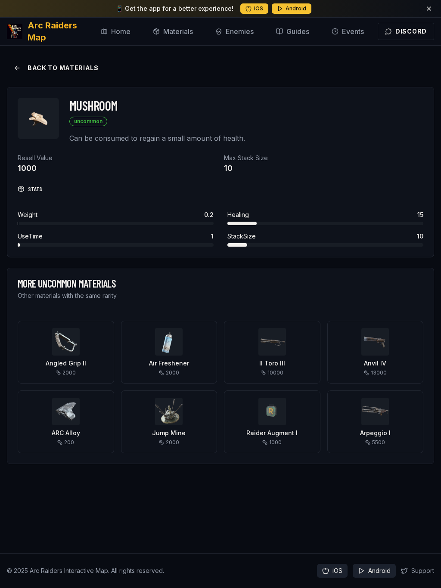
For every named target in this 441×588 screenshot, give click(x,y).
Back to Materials (63, 67)
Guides (297, 31)
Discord (411, 31)
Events (353, 31)
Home (120, 31)
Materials (178, 31)
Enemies (240, 31)
